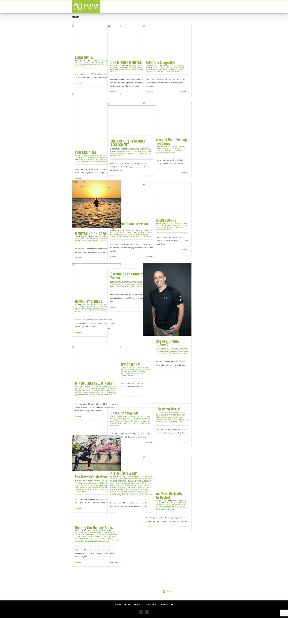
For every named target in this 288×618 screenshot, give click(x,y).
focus (118, 150)
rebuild (131, 491)
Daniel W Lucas (132, 482)
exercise (183, 66)
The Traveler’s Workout (91, 476)
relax (135, 491)
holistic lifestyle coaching (92, 62)
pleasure (109, 538)
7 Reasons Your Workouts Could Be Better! (164, 495)
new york (135, 67)
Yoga (76, 396)
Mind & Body (130, 231)
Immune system (121, 487)
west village (106, 394)
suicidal (81, 542)
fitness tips (92, 482)
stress (139, 69)
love (138, 487)
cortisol (125, 482)
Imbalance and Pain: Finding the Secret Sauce (166, 141)
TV (119, 495)
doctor (92, 534)
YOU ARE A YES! (86, 152)
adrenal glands (123, 478)
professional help (87, 540)
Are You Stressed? (123, 473)
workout (148, 236)
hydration (78, 308)
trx (149, 153)
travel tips (104, 489)
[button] (212, 6)
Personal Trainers (102, 64)
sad (94, 540)
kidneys (128, 487)
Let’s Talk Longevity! (160, 62)
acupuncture (114, 478)
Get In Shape (165, 500)
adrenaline (131, 478)
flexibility (113, 150)
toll (97, 542)
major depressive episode (103, 536)
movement (155, 69)
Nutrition (86, 159)
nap (118, 489)
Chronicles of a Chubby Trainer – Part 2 (162, 342)
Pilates (159, 508)
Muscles (93, 486)
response (117, 493)
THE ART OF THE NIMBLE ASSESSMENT (127, 142)
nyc (183, 69)
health (77, 62)
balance (175, 223)
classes (120, 482)
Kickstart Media (153, 605)
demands (86, 534)
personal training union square (167, 419)
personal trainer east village (135, 371)
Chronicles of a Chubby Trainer (127, 275)
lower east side (79, 486)
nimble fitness (82, 64)
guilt (85, 536)
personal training (80, 161)
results (135, 153)
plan (104, 538)
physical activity (88, 538)
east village (118, 484)
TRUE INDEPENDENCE (161, 220)
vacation (132, 495)
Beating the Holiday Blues (94, 527)
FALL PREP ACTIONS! (125, 364)
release (140, 491)
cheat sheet (113, 482)
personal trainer (92, 64)
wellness (82, 66)
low (94, 536)
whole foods (148, 495)
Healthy (81, 62)
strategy (136, 493)
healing (137, 485)
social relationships (105, 540)
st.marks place (79, 394)
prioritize (126, 491)
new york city (169, 69)
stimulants (130, 493)
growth (131, 485)
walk (136, 495)
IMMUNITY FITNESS (88, 301)
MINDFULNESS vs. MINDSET (94, 383)
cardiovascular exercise (90, 532)
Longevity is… (84, 57)
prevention (78, 540)
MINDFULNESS (81, 390)
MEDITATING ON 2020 (90, 233)
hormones (113, 487)
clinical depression (108, 532)
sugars (146, 493)
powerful (113, 491)
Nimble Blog (97, 60)
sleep (94, 489)
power (180, 419)
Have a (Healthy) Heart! (163, 408)
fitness (148, 67)
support (87, 542)
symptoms (93, 542)
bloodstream (124, 480)
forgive (116, 485)
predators (120, 491)
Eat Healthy (95, 304)
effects (124, 484)
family (138, 484)
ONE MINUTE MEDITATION (128, 62)
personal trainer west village (132, 373)
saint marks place (96, 310)
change (180, 223)
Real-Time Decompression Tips (129, 225)
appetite (77, 532)
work (107, 542)
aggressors (138, 478)
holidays (90, 536)
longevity (133, 487)
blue (81, 532)
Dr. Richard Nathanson (101, 534)
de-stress (140, 482)
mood (81, 538)
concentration (79, 534)
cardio (175, 500)
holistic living (105, 62)
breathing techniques (134, 480)
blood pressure (115, 480)
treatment (113, 495)
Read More (78, 83)
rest (183, 419)
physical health (98, 538)
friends (121, 485)
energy (179, 66)
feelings (77, 536)
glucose (126, 485)
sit (121, 493)
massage (142, 487)
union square (171, 71)
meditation (128, 67)
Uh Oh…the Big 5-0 (124, 412)
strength (159, 71)
